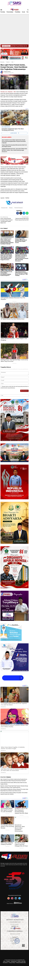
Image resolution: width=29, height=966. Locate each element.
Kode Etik (23, 961)
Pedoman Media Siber (21, 962)
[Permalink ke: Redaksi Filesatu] (1, 72)
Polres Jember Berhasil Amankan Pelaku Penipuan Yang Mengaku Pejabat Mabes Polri (6, 219)
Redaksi (8, 961)
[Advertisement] (14, 29)
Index (4, 961)
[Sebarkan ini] (17, 213)
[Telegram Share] (24, 213)
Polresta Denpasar (18, 207)
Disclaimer (5, 962)
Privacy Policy (12, 962)
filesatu (11, 207)
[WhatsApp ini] (27, 213)
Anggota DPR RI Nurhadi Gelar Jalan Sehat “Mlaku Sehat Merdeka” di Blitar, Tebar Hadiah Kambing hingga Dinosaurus (14, 150)
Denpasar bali (4, 207)
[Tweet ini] (20, 213)
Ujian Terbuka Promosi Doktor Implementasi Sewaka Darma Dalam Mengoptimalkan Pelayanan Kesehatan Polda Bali (14, 141)
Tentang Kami (14, 961)
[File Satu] (14, 9)
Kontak (19, 961)
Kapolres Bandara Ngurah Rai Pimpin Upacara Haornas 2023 (22, 218)
